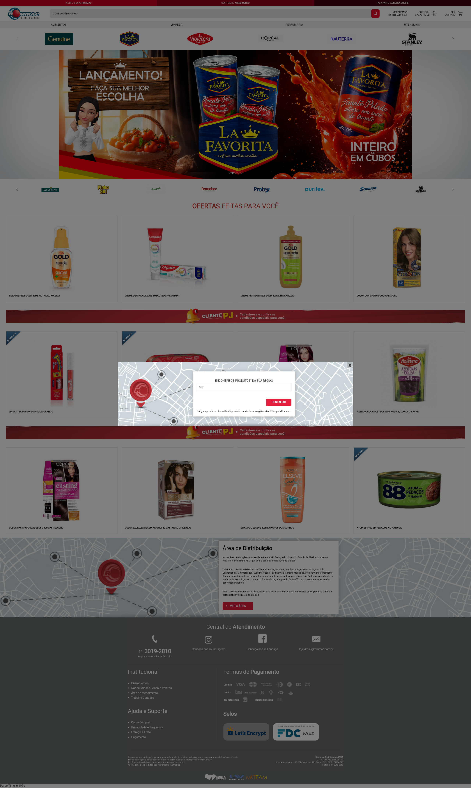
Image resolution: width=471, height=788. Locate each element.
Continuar (279, 402)
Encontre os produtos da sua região (244, 380)
